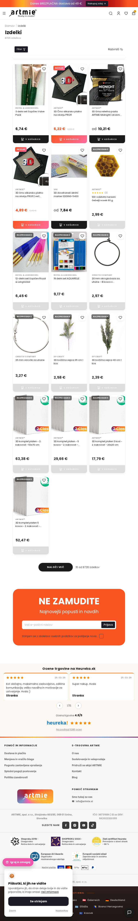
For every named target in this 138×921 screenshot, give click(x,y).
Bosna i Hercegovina (108, 907)
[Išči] (111, 13)
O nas (75, 753)
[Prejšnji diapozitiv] (55, 85)
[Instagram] (74, 825)
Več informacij (50, 892)
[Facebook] (65, 825)
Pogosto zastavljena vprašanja (23, 765)
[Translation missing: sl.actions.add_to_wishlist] (44, 69)
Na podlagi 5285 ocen (69, 729)
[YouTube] (83, 825)
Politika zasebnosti (16, 777)
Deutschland (115, 900)
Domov (10, 26)
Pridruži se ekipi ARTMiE (87, 765)
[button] (115, 49)
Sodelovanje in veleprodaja (88, 759)
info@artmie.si (84, 801)
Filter (19, 49)
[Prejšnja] (59, 705)
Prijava (108, 625)
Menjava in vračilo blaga (19, 759)
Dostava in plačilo (15, 753)
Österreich (91, 900)
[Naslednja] (78, 705)
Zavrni (12, 910)
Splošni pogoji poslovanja (20, 771)
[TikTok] (92, 825)
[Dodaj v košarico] (31, 139)
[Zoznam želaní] (126, 13)
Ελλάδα (81, 907)
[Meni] (4, 13)
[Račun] (119, 13)
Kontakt (76, 771)
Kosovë (86, 913)
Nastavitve (62, 910)
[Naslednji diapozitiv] (83, 85)
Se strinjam (38, 901)
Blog (74, 777)
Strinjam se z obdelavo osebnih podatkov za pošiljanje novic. (59, 636)
